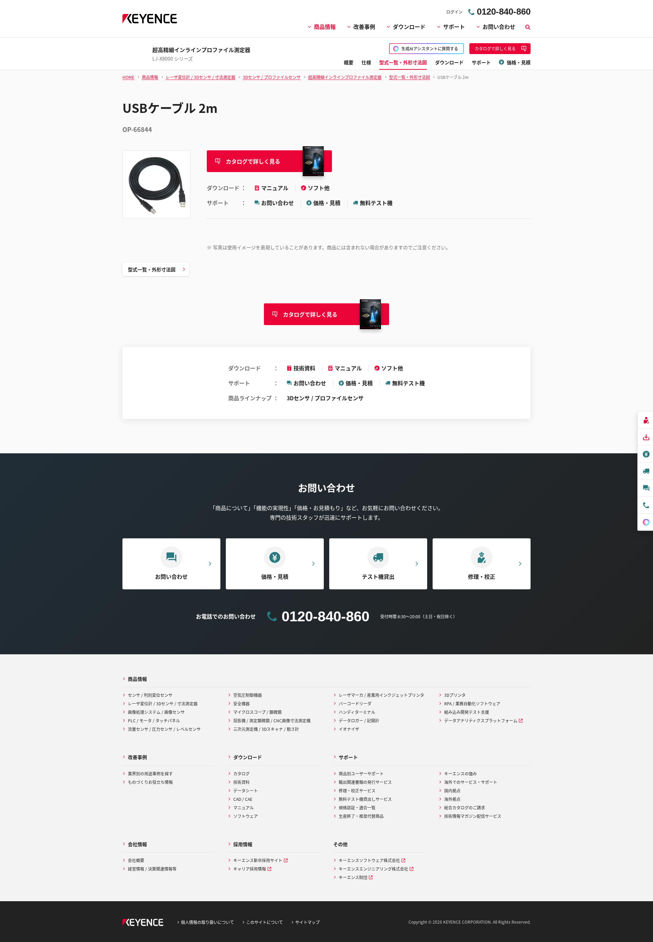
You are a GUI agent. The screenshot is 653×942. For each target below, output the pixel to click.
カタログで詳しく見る (253, 161)
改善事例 (364, 26)
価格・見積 (326, 203)
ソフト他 (319, 188)
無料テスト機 (376, 203)
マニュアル (275, 188)
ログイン (454, 12)
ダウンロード (409, 26)
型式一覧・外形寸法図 (151, 269)
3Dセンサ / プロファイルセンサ (325, 398)
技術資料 (304, 368)
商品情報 (325, 26)
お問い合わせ (499, 26)
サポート (454, 26)
